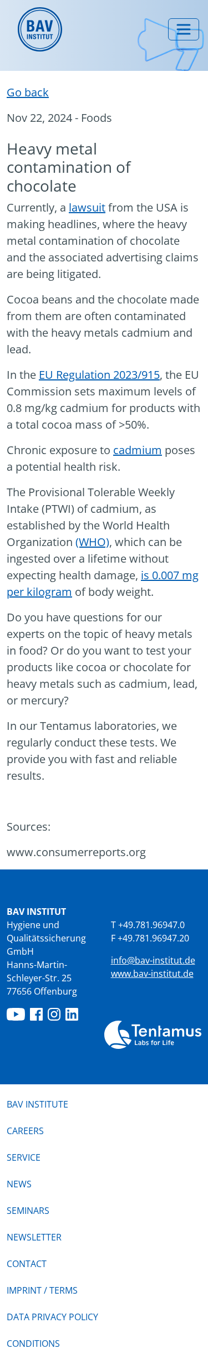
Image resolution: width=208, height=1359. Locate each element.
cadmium (137, 449)
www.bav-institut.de (152, 973)
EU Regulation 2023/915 (99, 374)
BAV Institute (37, 1104)
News (19, 1183)
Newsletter (34, 1237)
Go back (28, 92)
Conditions (33, 1343)
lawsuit (87, 207)
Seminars (28, 1210)
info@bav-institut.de (153, 960)
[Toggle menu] (183, 29)
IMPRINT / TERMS (42, 1290)
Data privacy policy (52, 1317)
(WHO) (92, 541)
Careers (25, 1131)
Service (23, 1157)
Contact (27, 1264)
